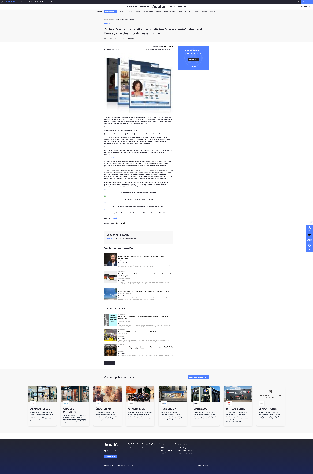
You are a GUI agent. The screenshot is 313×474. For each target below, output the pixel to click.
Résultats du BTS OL (33, 1)
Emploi (171, 6)
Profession (122, 11)
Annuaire (182, 6)
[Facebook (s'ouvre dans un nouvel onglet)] (190, 66)
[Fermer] (312, 223)
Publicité (164, 453)
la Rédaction (114, 218)
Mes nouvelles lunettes (184, 450)
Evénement (188, 11)
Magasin (130, 11)
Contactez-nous (166, 450)
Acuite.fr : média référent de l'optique (142, 444)
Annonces (144, 6)
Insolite (180, 11)
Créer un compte (294, 1)
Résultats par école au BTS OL (47, 1)
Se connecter (307, 1)
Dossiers (204, 11)
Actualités (132, 6)
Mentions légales (109, 465)
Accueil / (106, 19)
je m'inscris (193, 59)
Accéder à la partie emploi (198, 377)
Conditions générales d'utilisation (125, 465)
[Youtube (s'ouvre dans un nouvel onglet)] (192, 66)
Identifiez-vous (111, 238)
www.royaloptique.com (112, 158)
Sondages (213, 11)
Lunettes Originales (183, 448)
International (122, 254)
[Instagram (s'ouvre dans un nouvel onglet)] (194, 66)
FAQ (162, 448)
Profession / (111, 19)
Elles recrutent (24, 1)
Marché (138, 11)
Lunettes (158, 11)
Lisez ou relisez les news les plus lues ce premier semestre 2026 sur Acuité (144, 291)
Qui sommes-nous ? (136, 448)
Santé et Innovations (169, 11)
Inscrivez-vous (110, 456)
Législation (121, 344)
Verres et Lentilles (148, 11)
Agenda (99, 11)
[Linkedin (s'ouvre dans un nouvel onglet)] (195, 66)
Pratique (197, 11)
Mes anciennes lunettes (185, 453)
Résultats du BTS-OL (110, 11)
